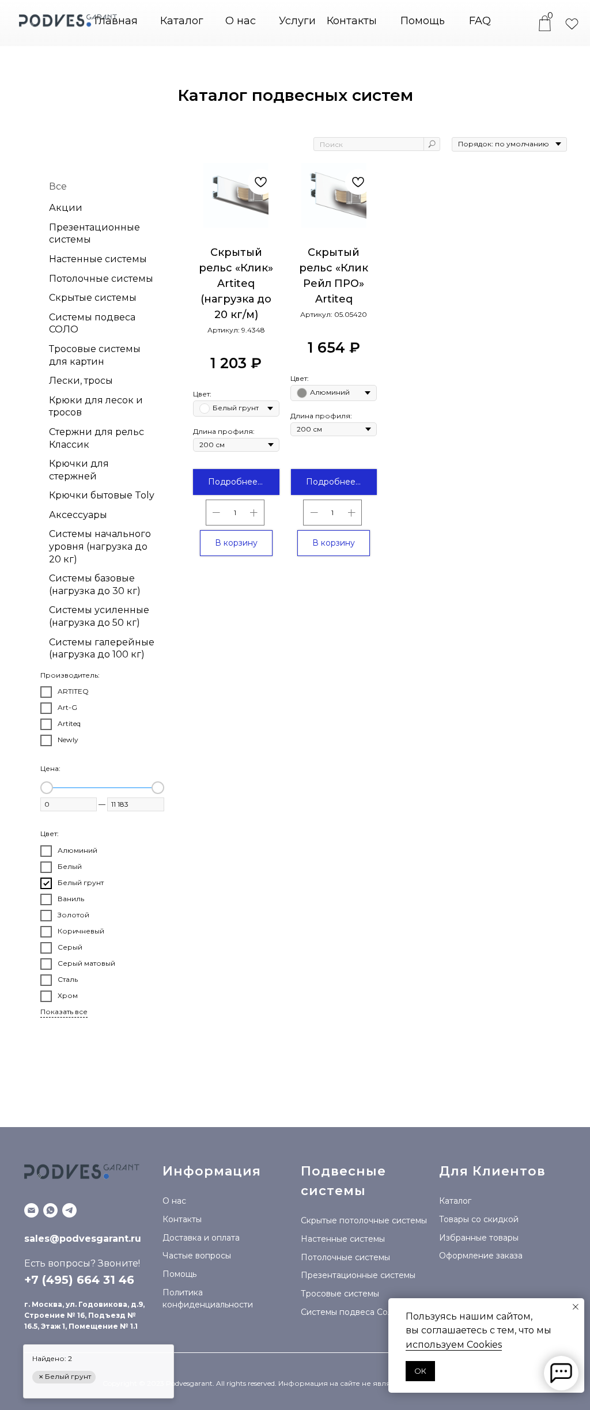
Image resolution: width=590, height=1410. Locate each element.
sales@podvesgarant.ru (82, 1238)
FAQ (480, 20)
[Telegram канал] (69, 1210)
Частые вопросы (196, 1255)
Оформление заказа (481, 1255)
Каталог (455, 1201)
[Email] (31, 1210)
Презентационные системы (358, 1275)
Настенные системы (343, 1239)
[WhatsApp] (50, 1210)
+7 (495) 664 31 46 (79, 1280)
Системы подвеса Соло (349, 1312)
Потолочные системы (345, 1257)
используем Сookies (454, 1344)
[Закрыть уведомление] (575, 1307)
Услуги (297, 20)
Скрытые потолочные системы (364, 1220)
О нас (240, 20)
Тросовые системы (340, 1293)
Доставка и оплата (201, 1238)
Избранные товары (479, 1238)
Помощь (422, 20)
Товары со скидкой (479, 1219)
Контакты (352, 20)
